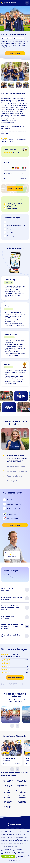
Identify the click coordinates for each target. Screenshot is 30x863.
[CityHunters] (8, 3)
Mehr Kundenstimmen (15, 677)
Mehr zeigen (5, 133)
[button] (15, 860)
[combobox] (28, 831)
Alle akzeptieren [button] (8, 856)
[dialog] (15, 846)
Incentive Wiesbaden (7, 791)
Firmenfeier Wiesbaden (22, 796)
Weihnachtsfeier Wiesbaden (22, 786)
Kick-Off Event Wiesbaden (7, 796)
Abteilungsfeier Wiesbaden (22, 780)
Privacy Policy (23, 843)
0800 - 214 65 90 (12, 518)
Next (17, 726)
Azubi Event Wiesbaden (7, 807)
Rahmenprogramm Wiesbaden (22, 791)
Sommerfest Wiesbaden (8, 786)
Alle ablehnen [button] (22, 856)
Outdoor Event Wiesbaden (22, 801)
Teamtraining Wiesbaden (8, 801)
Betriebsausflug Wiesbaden (8, 780)
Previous (12, 726)
